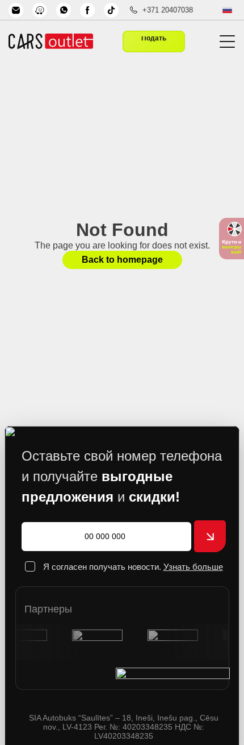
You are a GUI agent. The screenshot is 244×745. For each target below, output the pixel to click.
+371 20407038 (167, 10)
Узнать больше (193, 567)
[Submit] (210, 536)
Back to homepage (122, 259)
